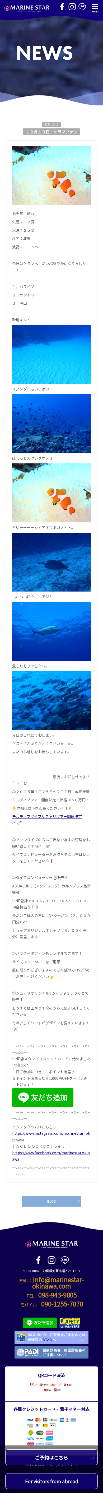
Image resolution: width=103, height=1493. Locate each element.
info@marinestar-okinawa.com (58, 1282)
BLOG (51, 1201)
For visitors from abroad (51, 1481)
